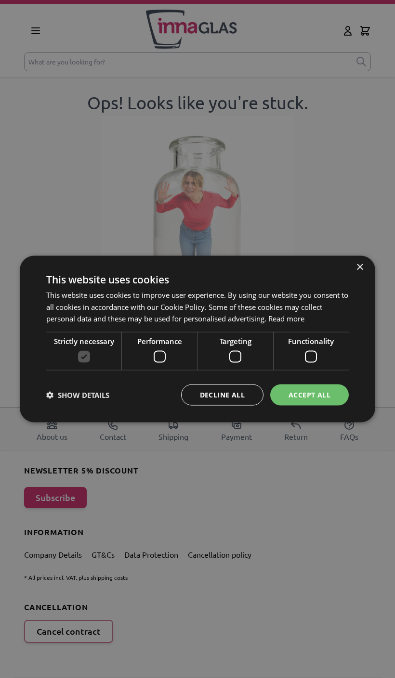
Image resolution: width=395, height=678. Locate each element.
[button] (77, 395)
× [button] (359, 266)
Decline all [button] (222, 394)
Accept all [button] (309, 394)
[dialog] (197, 339)
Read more (286, 318)
